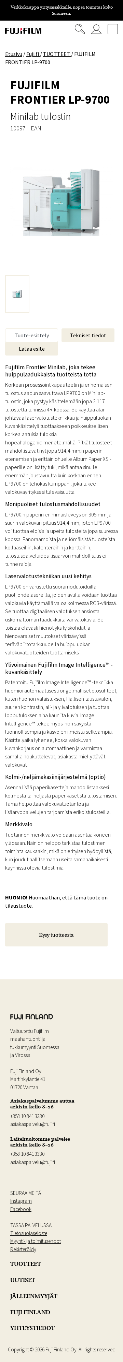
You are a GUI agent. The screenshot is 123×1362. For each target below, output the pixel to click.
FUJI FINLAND (30, 1312)
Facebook (20, 1209)
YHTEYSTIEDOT (32, 1328)
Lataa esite (32, 348)
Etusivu (13, 53)
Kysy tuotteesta (56, 934)
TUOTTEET (25, 1264)
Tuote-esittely (32, 335)
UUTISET (22, 1280)
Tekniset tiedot (88, 335)
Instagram (21, 1201)
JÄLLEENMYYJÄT (33, 1296)
